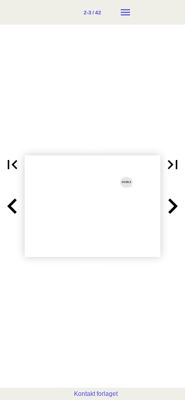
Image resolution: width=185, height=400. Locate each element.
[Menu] (125, 12)
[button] (12, 164)
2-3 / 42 (92, 12)
